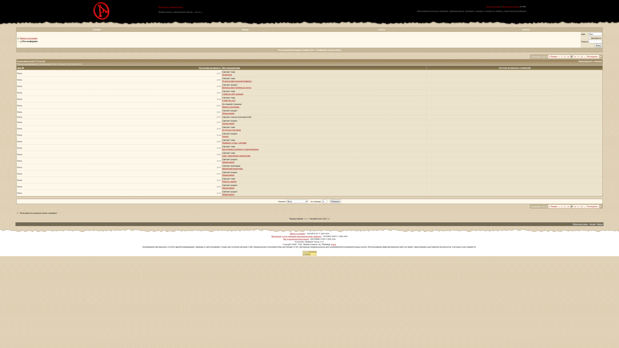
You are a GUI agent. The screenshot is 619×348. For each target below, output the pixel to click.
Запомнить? (596, 38)
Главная (97, 29)
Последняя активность (210, 68)
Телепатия (227, 74)
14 (568, 56)
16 (575, 56)
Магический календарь (232, 168)
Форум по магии (493, 6)
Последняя (593, 56)
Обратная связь (580, 224)
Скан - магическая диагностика (236, 155)
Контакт (526, 29)
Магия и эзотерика (28, 38)
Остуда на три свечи (231, 130)
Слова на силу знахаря (232, 94)
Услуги (381, 29)
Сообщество (307, 50)
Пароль (584, 41)
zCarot (333, 244)
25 (582, 56)
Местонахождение (231, 68)
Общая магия (228, 113)
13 (565, 56)
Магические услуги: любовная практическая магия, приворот (296, 236)
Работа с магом (229, 181)
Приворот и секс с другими (234, 142)
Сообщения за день (325, 50)
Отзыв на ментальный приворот (237, 81)
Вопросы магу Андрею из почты (236, 87)
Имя (583, 34)
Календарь (295, 50)
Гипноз (225, 136)
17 (578, 56)
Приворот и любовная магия (170, 7)
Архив (592, 224)
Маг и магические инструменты (296, 239)
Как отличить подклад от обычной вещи (240, 149)
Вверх (600, 224)
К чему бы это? (229, 100)
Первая (553, 56)
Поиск (338, 50)
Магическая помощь (510, 6)
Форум (245, 29)
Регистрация (284, 50)
